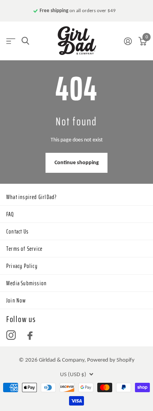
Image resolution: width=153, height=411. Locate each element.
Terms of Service (24, 248)
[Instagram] (11, 335)
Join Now (16, 300)
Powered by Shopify (111, 359)
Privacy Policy (22, 266)
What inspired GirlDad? (31, 197)
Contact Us (17, 231)
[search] (25, 41)
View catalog (10, 41)
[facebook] (30, 335)
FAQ (10, 214)
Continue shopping (77, 162)
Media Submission (26, 283)
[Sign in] (128, 41)
